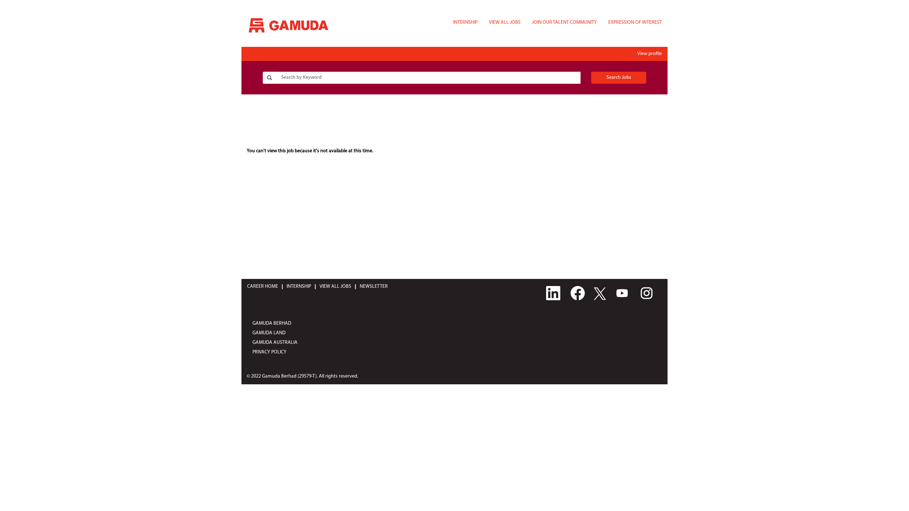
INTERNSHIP (465, 22)
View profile (649, 53)
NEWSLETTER (374, 286)
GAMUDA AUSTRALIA (275, 342)
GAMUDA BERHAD (271, 323)
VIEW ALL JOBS (505, 22)
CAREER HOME (262, 286)
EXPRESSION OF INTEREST (635, 22)
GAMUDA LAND (268, 333)
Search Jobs (618, 77)
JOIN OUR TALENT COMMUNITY (564, 22)
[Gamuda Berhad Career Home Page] (288, 25)
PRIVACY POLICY (269, 352)
